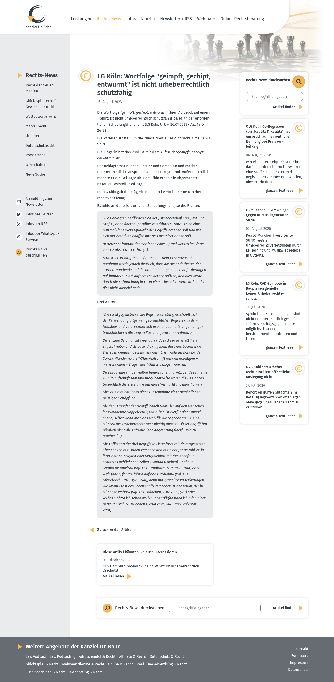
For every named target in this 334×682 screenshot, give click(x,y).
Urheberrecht (37, 136)
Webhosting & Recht (86, 672)
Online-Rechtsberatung (242, 18)
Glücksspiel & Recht (42, 664)
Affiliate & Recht (132, 656)
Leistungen (81, 18)
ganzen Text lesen (280, 190)
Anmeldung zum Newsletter (39, 201)
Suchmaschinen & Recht (46, 672)
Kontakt (302, 649)
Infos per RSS (36, 224)
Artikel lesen (113, 576)
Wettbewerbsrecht (41, 116)
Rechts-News (109, 18)
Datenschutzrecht (40, 145)
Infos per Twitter (39, 214)
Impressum (299, 662)
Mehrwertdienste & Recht (83, 664)
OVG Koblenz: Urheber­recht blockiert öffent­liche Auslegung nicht (268, 372)
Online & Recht (120, 664)
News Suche (35, 174)
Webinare (206, 18)
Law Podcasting (62, 656)
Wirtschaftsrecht (39, 165)
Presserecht (35, 155)
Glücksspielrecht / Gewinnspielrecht (41, 104)
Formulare (300, 655)
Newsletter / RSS (176, 18)
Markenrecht (36, 126)
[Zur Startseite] (38, 16)
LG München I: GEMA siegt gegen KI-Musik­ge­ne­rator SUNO (267, 215)
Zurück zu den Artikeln (116, 530)
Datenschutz (298, 669)
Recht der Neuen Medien (39, 88)
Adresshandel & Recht (97, 656)
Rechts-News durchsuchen (36, 252)
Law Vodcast (36, 656)
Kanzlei (148, 18)
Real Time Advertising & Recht (162, 664)
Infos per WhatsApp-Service (42, 236)
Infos (131, 18)
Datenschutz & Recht (167, 656)
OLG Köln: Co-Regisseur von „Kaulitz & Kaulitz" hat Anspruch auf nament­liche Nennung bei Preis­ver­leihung (268, 136)
